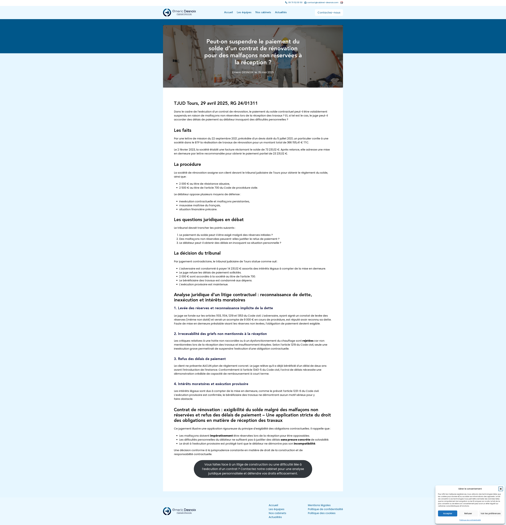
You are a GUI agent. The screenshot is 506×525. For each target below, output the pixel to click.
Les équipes (244, 12)
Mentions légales (319, 505)
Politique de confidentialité (470, 520)
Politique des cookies (321, 513)
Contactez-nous (329, 12)
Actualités (281, 12)
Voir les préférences (491, 513)
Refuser (468, 513)
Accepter (447, 513)
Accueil (228, 12)
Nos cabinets (263, 12)
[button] (500, 489)
